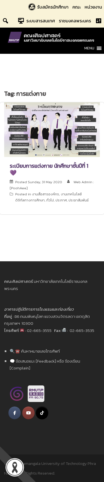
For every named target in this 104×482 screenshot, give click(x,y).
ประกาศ (61, 200)
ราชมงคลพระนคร (75, 20)
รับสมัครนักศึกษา (53, 7)
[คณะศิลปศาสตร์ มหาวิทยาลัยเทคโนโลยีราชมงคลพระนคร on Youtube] (28, 412)
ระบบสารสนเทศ (40, 20)
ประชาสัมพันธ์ (79, 200)
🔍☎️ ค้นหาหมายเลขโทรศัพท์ (35, 351)
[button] (89, 48)
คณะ (76, 7)
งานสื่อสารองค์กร (45, 194)
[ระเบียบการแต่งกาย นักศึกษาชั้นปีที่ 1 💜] (52, 129)
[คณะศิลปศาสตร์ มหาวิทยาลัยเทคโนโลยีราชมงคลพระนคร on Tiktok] (42, 412)
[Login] (98, 21)
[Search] (5, 21)
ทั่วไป (50, 200)
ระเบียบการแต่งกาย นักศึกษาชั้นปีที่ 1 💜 (49, 169)
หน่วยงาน (93, 7)
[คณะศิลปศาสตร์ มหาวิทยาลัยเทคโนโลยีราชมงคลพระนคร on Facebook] (14, 412)
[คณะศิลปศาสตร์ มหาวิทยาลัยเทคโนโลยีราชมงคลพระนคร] (52, 37)
